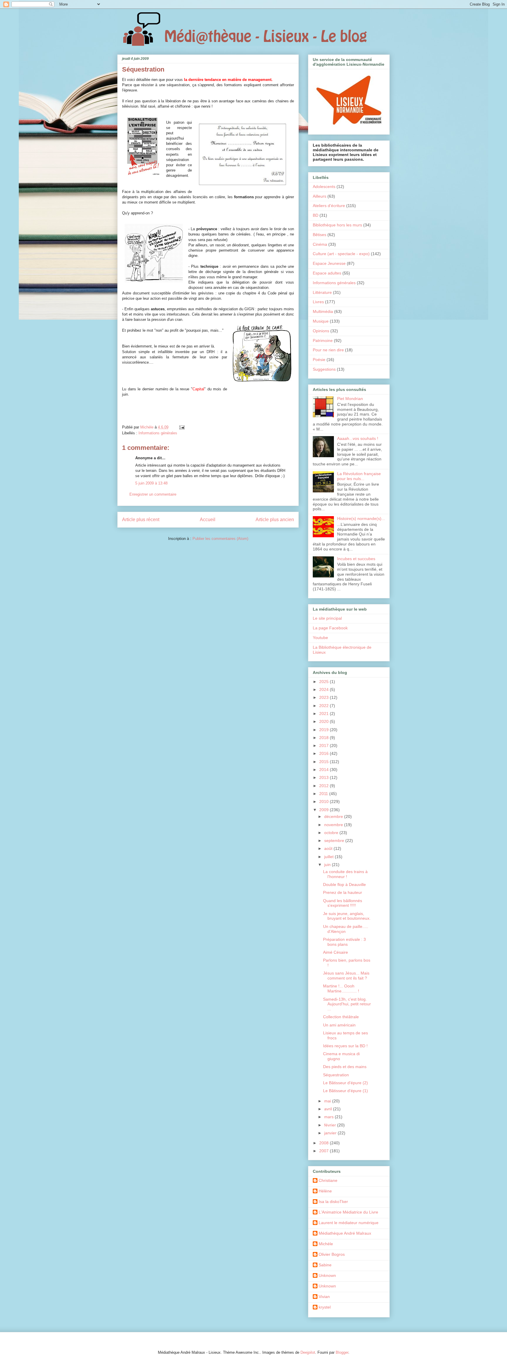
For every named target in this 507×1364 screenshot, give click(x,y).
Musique (321, 321)
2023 (324, 697)
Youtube (320, 637)
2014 (324, 769)
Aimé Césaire (335, 952)
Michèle (326, 1243)
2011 (324, 793)
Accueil (207, 519)
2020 (324, 721)
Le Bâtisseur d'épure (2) (345, 1082)
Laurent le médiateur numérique (348, 1222)
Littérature (322, 292)
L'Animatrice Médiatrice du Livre (348, 1212)
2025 (324, 681)
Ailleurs (319, 196)
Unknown (327, 1275)
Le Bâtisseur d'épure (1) (345, 1090)
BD (315, 215)
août (329, 848)
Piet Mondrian (350, 398)
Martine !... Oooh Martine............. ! (341, 988)
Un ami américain (339, 1025)
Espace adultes (327, 273)
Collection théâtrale (341, 1016)
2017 (324, 745)
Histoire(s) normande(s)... (361, 518)
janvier (331, 1133)
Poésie (319, 359)
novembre (334, 824)
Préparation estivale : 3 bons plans (344, 942)
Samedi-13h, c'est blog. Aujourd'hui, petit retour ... (347, 1004)
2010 (324, 801)
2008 (324, 1143)
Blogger (342, 1352)
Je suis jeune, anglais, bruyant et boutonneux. (347, 916)
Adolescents (324, 186)
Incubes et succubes (356, 558)
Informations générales (157, 433)
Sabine (325, 1265)
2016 (324, 753)
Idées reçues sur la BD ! (345, 1045)
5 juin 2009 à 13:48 (151, 483)
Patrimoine (323, 340)
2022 (324, 705)
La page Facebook (330, 628)
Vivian (324, 1296)
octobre (331, 832)
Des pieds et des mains (344, 1066)
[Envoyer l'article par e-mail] (181, 427)
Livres (318, 301)
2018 (324, 737)
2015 (324, 761)
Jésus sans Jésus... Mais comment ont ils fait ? (346, 975)
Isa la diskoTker (333, 1201)
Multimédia (323, 311)
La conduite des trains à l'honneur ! (345, 874)
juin (328, 864)
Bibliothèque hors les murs (337, 225)
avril (328, 1109)
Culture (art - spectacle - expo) (341, 253)
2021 (324, 713)
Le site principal (327, 618)
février (330, 1125)
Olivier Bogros (332, 1254)
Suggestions (324, 369)
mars (329, 1116)
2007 (324, 1150)
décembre (334, 816)
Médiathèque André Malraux (345, 1233)
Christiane (328, 1180)
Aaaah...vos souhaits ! (357, 438)
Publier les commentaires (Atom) (220, 538)
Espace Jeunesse (329, 263)
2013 (324, 777)
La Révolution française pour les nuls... (359, 476)
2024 (324, 689)
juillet (329, 856)
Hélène (325, 1191)
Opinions (321, 330)
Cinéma (320, 244)
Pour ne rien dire (328, 350)
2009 (324, 809)
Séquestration (336, 1074)
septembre (334, 840)
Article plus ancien (275, 519)
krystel (325, 1307)
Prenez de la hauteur (342, 892)
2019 (324, 729)
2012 (324, 785)
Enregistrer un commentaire (152, 494)
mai (328, 1101)
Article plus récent (140, 519)
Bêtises (319, 234)
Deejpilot (307, 1352)
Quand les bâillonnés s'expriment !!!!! (342, 903)
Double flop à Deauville (344, 884)
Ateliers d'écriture (329, 205)
